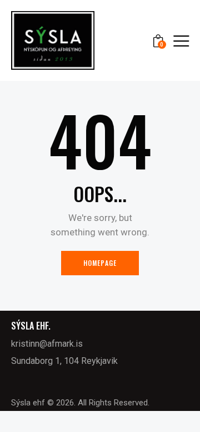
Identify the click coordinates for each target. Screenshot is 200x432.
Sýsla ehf (28, 403)
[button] (181, 40)
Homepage (100, 263)
